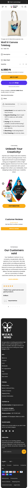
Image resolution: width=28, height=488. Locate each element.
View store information (7, 95)
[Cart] (25, 6)
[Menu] (2, 6)
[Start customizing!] (14, 2)
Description (6, 54)
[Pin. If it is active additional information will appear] (3, 183)
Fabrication (23, 104)
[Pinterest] (9, 431)
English (4, 461)
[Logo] (14, 7)
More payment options (14, 86)
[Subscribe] (24, 451)
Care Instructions (10, 104)
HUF (10, 461)
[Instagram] (3, 431)
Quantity (3, 64)
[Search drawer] (22, 6)
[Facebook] (6, 431)
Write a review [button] (14, 229)
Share (5, 98)
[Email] (13, 431)
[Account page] (5, 6)
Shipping (10, 72)
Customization (14, 206)
